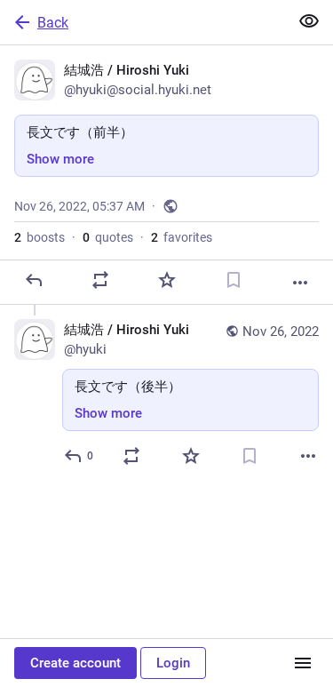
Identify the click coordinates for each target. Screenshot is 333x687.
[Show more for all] (309, 21)
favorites (181, 237)
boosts (39, 237)
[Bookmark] (233, 280)
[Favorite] (167, 280)
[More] (300, 282)
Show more (60, 159)
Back (52, 22)
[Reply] (33, 280)
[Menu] (303, 663)
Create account (75, 663)
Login (173, 663)
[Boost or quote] (100, 280)
